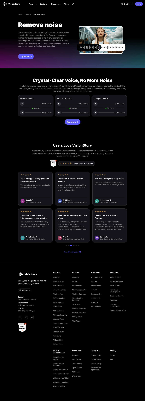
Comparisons (77, 364)
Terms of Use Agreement (96, 369)
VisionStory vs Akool (60, 382)
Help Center (76, 359)
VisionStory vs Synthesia (58, 364)
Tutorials (75, 355)
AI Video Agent (58, 281)
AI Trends (75, 372)
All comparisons (59, 386)
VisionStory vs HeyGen (58, 358)
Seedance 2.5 (96, 294)
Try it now (24, 56)
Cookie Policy (96, 359)
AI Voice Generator (79, 313)
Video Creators (115, 277)
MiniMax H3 (95, 298)
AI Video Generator (79, 290)
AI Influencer (76, 286)
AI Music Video (58, 286)
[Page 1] (66, 245)
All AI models (96, 306)
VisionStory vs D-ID (60, 370)
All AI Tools (76, 321)
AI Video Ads (58, 294)
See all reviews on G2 (72, 252)
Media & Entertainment (115, 305)
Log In (139, 4)
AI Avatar (75, 277)
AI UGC (74, 281)
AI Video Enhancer (79, 294)
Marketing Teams (116, 281)
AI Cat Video (57, 340)
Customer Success (117, 296)
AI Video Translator (79, 308)
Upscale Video (58, 319)
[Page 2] (68, 245)
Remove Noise (58, 332)
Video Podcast (58, 302)
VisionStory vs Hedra (61, 374)
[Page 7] (78, 245)
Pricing (66, 4)
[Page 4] (73, 245)
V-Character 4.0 (97, 277)
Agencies (113, 300)
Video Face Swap (59, 290)
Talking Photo (77, 317)
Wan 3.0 (94, 281)
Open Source (77, 368)
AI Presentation (58, 298)
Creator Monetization (118, 310)
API (73, 4)
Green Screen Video (60, 323)
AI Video (56, 277)
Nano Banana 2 (96, 286)
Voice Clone (57, 306)
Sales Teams (115, 286)
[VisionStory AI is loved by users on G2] (53, 163)
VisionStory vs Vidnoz (61, 378)
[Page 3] (71, 245)
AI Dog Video (58, 344)
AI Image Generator (60, 315)
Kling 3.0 (94, 302)
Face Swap (57, 336)
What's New (76, 376)
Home (20, 14)
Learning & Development (115, 291)
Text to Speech (58, 311)
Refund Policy (96, 364)
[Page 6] (76, 245)
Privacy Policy (96, 355)
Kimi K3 (94, 290)
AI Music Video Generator (77, 299)
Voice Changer (58, 327)
